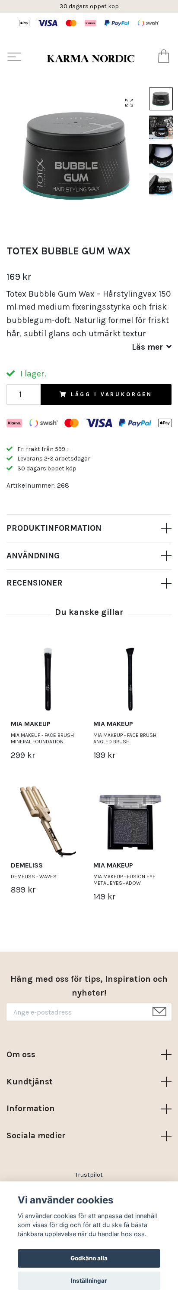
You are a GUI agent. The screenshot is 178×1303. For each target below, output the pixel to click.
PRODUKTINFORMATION (54, 528)
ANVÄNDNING (33, 556)
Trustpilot (89, 1174)
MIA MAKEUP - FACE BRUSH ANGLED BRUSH (124, 738)
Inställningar (89, 1280)
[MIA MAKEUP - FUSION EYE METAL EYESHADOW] (130, 821)
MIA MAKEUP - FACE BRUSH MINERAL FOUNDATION (42, 738)
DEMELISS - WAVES (34, 877)
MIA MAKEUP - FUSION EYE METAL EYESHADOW (124, 880)
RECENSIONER (34, 583)
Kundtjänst (29, 1082)
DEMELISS (27, 865)
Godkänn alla (89, 1258)
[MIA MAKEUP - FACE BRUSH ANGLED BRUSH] (130, 679)
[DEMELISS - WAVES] (48, 821)
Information (30, 1108)
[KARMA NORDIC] (90, 58)
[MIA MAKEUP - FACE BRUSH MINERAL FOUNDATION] (48, 679)
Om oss (20, 1054)
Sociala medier (35, 1135)
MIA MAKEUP (31, 724)
